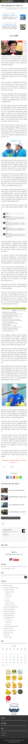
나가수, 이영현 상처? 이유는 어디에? (16, 504)
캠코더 (8, 596)
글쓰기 (4, 735)
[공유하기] (6, 467)
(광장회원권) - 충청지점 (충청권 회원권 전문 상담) (9, 15)
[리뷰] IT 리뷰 (9, 590)
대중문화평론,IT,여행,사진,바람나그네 (10, 531)
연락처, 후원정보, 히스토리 (9, 568)
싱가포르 (9, 620)
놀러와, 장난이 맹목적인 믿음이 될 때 (16, 490)
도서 (8, 598)
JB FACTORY (16, 742)
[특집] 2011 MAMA (9, 613)
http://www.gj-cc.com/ (7, 13)
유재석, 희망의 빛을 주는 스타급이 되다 (12, 6)
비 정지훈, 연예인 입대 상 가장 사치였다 (17, 512)
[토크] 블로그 (8, 633)
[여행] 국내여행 (9, 615)
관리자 (4, 733)
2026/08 (14, 646)
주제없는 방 (7, 637)
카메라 (8, 594)
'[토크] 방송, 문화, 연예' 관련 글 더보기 (11, 518)
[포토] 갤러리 (8, 628)
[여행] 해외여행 (9, 617)
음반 (8, 600)
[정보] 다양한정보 (9, 611)
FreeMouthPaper (7, 530)
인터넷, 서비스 (10, 605)
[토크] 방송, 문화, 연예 (11, 9)
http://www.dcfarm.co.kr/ (8, 23)
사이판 (8, 622)
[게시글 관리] (7, 467)
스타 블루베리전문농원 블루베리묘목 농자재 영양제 (9, 25)
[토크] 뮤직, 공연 (9, 609)
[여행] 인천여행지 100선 (11, 626)
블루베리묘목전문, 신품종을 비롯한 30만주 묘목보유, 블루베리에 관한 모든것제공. (9, 27)
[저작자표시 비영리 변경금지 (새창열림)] (16, 466)
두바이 (8, 624)
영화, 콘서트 (10, 602)
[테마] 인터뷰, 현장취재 (11, 607)
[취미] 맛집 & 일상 (9, 630)
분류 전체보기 (8, 585)
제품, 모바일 (10, 592)
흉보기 (6, 635)
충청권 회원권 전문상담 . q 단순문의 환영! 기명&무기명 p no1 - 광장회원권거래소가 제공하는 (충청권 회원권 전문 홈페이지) (9, 18)
